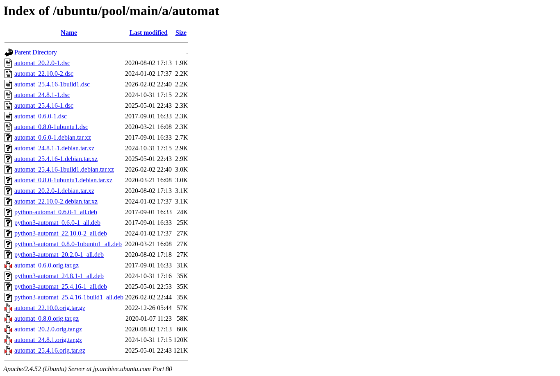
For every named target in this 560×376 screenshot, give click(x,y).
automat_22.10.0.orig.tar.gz (49, 307)
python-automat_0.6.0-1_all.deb (55, 211)
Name (69, 32)
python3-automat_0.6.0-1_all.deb (57, 222)
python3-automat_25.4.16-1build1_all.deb (68, 297)
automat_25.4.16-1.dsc (43, 105)
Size (181, 32)
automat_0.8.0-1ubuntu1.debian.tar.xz (63, 180)
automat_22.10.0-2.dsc (43, 73)
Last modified (149, 32)
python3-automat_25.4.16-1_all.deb (60, 286)
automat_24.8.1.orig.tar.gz (48, 339)
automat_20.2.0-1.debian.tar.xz (54, 190)
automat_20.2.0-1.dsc (42, 62)
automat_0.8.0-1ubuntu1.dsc (51, 126)
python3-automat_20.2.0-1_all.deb (59, 254)
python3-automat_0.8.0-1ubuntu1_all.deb (68, 243)
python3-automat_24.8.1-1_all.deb (59, 275)
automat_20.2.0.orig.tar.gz (48, 329)
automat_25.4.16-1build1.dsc (52, 84)
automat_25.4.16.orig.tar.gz (49, 350)
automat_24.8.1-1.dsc (42, 94)
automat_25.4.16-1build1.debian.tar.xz (64, 169)
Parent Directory (35, 52)
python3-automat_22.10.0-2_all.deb (60, 233)
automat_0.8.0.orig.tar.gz (46, 318)
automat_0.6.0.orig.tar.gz (46, 265)
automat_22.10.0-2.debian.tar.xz (56, 201)
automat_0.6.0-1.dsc (40, 116)
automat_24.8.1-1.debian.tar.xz (54, 148)
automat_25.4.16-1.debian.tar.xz (56, 158)
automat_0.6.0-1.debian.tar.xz (52, 137)
